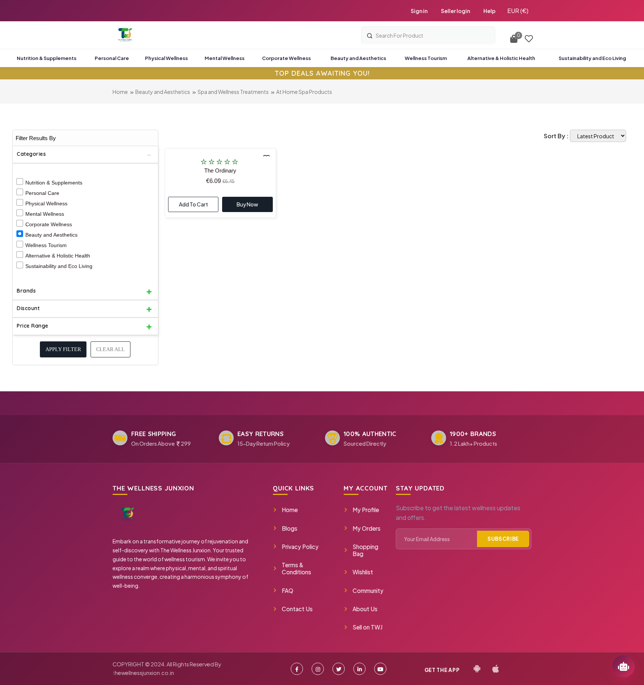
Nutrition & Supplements (53, 183)
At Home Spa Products (304, 91)
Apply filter (63, 349)
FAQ (287, 590)
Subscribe (503, 539)
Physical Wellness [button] (166, 58)
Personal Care (42, 193)
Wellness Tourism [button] (426, 58)
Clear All (110, 349)
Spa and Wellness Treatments (233, 91)
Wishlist (363, 571)
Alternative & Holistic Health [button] (501, 58)
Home (120, 91)
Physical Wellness (46, 203)
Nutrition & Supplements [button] (46, 58)
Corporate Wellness (48, 224)
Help (489, 10)
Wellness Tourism (46, 245)
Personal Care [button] (112, 58)
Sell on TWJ (367, 627)
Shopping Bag (365, 550)
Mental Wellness (44, 214)
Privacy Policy (300, 546)
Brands (26, 290)
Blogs (289, 528)
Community (368, 590)
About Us (365, 608)
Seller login (455, 10)
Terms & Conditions (296, 568)
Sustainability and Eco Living (58, 266)
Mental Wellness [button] (224, 58)
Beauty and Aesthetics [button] (358, 58)
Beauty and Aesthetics (162, 91)
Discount (28, 308)
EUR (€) (517, 11)
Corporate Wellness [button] (286, 58)
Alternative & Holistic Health (57, 256)
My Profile (366, 509)
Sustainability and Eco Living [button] (592, 58)
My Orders (367, 528)
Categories (31, 154)
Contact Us (297, 608)
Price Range (32, 325)
